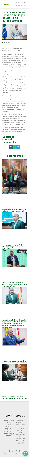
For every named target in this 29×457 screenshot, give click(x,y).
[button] (11, 147)
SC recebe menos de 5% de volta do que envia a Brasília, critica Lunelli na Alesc (14, 362)
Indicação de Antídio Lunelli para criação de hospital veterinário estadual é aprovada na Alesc (14, 284)
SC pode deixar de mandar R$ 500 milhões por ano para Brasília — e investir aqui (12, 246)
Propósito (23, 2)
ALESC (20, 4)
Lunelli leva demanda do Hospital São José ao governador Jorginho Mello (14, 210)
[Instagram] (13, 451)
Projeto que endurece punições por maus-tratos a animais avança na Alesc (14, 397)
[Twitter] (16, 451)
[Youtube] (19, 451)
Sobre (17, 2)
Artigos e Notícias (21, 5)
